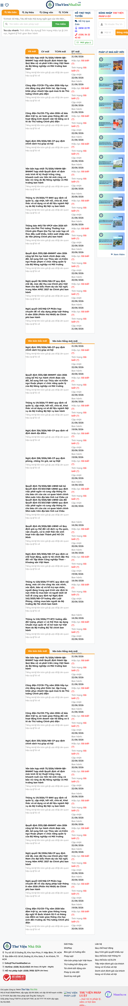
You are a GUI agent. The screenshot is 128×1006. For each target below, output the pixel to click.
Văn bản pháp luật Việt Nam (78, 960)
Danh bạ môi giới (72, 976)
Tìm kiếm (60, 24)
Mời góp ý (85, 42)
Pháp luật (69, 956)
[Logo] (7, 946)
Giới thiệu (68, 944)
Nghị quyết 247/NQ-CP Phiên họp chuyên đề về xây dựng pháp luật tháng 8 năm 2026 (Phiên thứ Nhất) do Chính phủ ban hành (47, 312)
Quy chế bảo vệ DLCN (105, 960)
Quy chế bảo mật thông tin (108, 956)
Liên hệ (98, 944)
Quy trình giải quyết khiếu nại (109, 952)
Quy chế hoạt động (104, 948)
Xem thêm (119, 254)
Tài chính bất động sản (75, 968)
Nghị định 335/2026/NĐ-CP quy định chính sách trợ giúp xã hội (45, 142)
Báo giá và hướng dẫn (74, 952)
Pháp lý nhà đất (72, 972)
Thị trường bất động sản (75, 964)
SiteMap (68, 948)
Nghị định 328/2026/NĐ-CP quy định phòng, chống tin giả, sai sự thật (45, 459)
